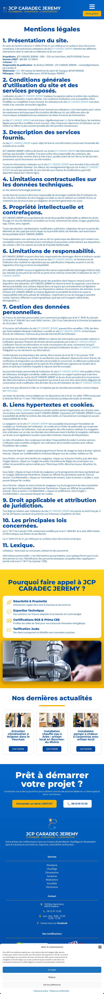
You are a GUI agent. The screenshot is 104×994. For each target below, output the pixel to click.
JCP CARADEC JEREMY (62, 48)
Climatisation (52, 872)
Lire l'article (18, 748)
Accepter (52, 970)
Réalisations (52, 879)
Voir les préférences (52, 985)
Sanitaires (52, 876)
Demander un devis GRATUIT (34, 803)
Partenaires (52, 887)
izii (65, 120)
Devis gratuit (92, 13)
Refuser (52, 977)
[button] (100, 947)
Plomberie (52, 865)
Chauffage (52, 868)
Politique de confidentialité (59, 991)
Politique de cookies (41, 991)
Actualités (52, 883)
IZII (15, 62)
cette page (12, 390)
